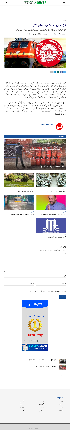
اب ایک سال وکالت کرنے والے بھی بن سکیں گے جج (26, 191)
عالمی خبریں (22, 402)
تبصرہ (64, 254)
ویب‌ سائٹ (63, 284)
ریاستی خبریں (41, 411)
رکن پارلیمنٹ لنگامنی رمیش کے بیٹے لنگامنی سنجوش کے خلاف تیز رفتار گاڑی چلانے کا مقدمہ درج (52, 214)
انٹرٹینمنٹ (61, 411)
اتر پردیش (61, 405)
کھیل (24, 411)
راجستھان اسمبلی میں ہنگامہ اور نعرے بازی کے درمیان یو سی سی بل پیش (55, 191)
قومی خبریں (59, 20)
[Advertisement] (35, 10)
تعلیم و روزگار (41, 405)
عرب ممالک (22, 405)
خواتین (42, 408)
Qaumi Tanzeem (59, 34)
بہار (43, 402)
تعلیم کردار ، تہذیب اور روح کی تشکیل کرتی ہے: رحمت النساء (57, 237)
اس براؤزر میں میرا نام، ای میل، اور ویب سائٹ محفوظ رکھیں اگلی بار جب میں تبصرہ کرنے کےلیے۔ (47, 292)
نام (65, 276)
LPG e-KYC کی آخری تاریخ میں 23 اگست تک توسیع (52, 167)
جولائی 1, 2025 (43, 34)
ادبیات (61, 408)
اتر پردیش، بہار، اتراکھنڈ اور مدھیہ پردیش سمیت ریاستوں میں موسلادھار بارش (22, 214)
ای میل (32, 284)
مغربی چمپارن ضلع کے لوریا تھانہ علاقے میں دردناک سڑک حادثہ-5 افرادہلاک (43, 360)
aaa (62, 402)
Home (64, 20)
